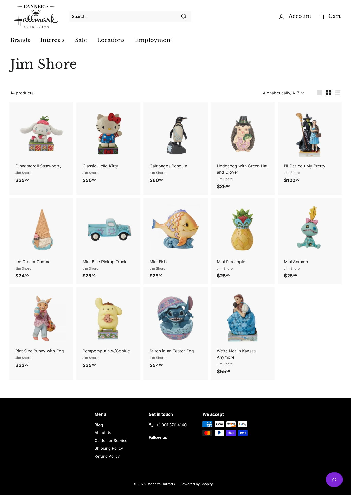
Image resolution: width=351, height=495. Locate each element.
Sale (81, 40)
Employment (153, 40)
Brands (20, 40)
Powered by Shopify (196, 484)
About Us (103, 432)
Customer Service (111, 440)
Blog (99, 424)
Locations (111, 40)
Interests (52, 40)
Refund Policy (107, 456)
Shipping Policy (109, 448)
